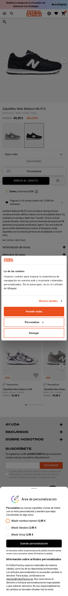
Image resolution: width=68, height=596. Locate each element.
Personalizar (32, 322)
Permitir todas (34, 311)
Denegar (34, 333)
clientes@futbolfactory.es (19, 579)
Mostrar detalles (48, 301)
